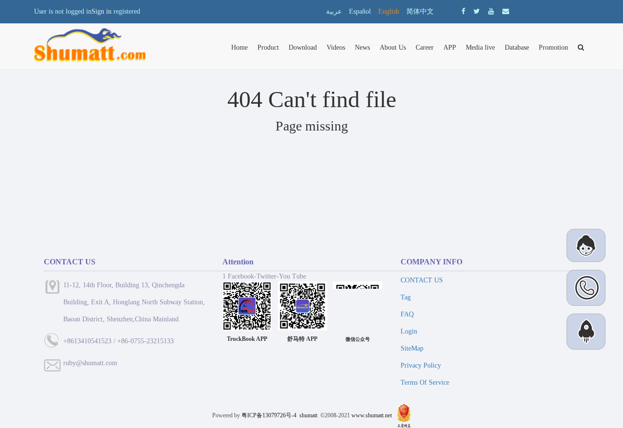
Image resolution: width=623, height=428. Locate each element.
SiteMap (412, 348)
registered (126, 11)
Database (517, 47)
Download (303, 47)
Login (409, 331)
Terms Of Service (425, 382)
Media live (480, 47)
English (388, 11)
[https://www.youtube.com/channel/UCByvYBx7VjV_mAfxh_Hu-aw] (463, 11)
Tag (406, 297)
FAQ (407, 314)
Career (425, 47)
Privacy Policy (421, 365)
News (362, 47)
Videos (336, 47)
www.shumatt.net (371, 415)
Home (239, 47)
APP (449, 47)
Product (268, 47)
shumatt (309, 415)
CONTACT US (422, 280)
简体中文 (420, 11)
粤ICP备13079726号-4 (268, 415)
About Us (393, 47)
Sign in (101, 11)
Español (360, 11)
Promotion (553, 47)
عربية (334, 11)
